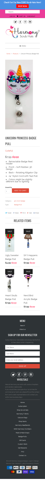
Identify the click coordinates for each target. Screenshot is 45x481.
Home (22, 402)
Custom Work (22, 444)
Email (37, 213)
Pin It (23, 213)
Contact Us (22, 455)
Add (30, 213)
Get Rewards (22, 448)
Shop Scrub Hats (22, 410)
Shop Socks (23, 421)
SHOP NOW (22, 6)
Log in (12, 16)
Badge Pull (18, 205)
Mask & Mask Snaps (22, 433)
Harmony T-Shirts (22, 414)
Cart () (22, 16)
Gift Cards (22, 440)
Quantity (8, 187)
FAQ (22, 452)
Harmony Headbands (22, 425)
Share (17, 213)
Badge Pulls (22, 436)
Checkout (31, 16)
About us (23, 329)
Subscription (22, 406)
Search (22, 325)
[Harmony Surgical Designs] (22, 33)
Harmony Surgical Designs (20, 461)
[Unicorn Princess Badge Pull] (19, 94)
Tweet (9, 213)
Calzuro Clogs (22, 417)
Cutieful (9, 151)
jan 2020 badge (19, 201)
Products (15, 54)
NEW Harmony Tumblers (22, 429)
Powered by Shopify (32, 463)
